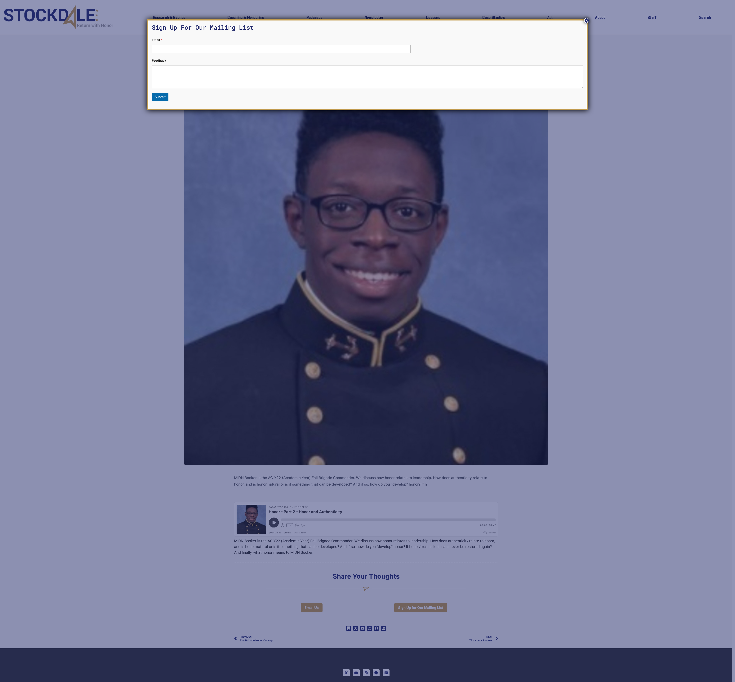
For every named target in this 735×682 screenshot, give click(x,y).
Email (157, 40)
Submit (160, 97)
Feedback (159, 60)
